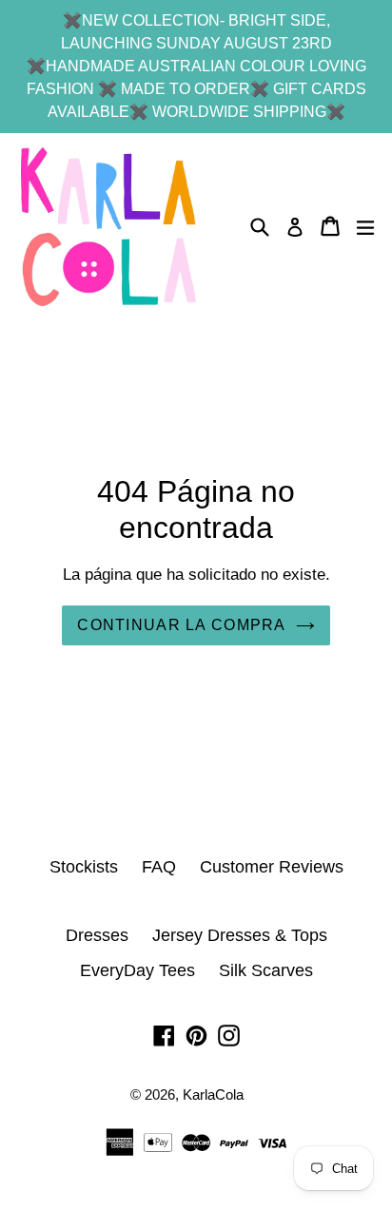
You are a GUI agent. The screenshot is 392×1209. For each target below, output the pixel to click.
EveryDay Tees (137, 970)
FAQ (159, 866)
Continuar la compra (181, 625)
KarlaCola (213, 1094)
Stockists (83, 866)
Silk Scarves (266, 970)
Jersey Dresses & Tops (239, 935)
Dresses (97, 935)
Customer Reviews (271, 866)
